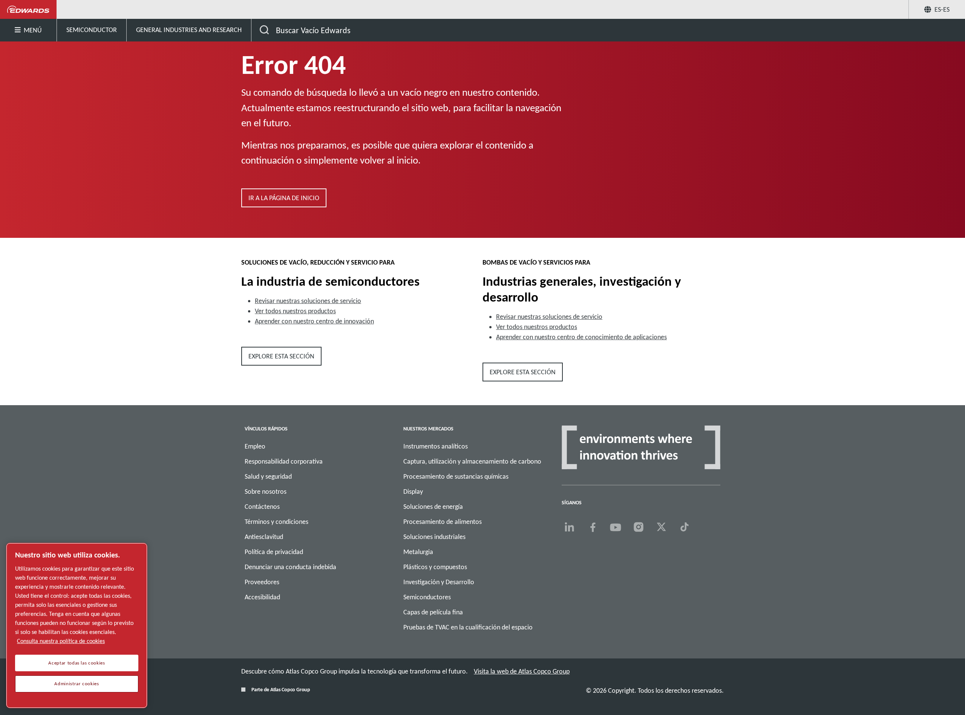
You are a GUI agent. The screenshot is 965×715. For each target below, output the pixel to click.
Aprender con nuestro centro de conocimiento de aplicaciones (581, 337)
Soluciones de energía (433, 506)
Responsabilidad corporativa (284, 461)
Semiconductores (427, 597)
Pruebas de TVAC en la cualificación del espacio (468, 627)
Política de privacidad (274, 552)
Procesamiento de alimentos (442, 521)
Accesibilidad (262, 597)
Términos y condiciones (276, 521)
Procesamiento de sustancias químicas (456, 476)
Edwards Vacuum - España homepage (28, 9)
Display (413, 491)
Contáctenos (262, 506)
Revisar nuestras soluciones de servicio (308, 301)
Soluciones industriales (434, 537)
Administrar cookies (76, 684)
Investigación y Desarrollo (438, 582)
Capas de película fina (433, 612)
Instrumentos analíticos (435, 446)
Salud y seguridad (268, 476)
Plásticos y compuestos (435, 567)
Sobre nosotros (265, 491)
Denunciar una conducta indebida (290, 567)
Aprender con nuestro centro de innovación (314, 321)
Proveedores (262, 582)
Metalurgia (418, 552)
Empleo (255, 446)
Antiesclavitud (264, 537)
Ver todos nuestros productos (295, 311)
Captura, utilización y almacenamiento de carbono (472, 461)
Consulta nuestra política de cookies (61, 641)
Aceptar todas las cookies (76, 663)
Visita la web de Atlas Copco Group (522, 671)
